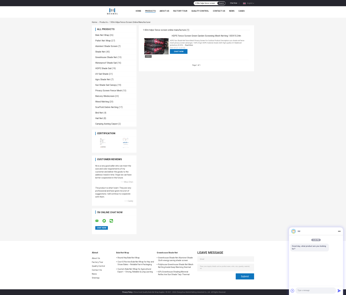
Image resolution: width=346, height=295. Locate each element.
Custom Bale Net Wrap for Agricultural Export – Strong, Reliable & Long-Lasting (135, 270)
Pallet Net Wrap (103, 40)
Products (150, 11)
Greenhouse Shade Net (106, 57)
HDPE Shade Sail (103, 68)
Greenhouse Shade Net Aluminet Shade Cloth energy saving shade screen (175, 259)
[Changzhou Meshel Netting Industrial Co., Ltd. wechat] (113, 220)
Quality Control (200, 11)
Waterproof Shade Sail (106, 63)
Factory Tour (180, 11)
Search (221, 3)
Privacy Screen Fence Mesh (108, 90)
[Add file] (292, 291)
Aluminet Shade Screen (106, 46)
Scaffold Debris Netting (106, 107)
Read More (189, 45)
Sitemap (95, 278)
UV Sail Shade (101, 74)
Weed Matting (102, 101)
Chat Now (233, 3)
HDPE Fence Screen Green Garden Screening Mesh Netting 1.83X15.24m (206, 35)
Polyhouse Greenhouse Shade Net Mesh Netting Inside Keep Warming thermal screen (175, 266)
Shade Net (100, 51)
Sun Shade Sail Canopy (106, 85)
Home (138, 11)
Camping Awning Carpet (106, 124)
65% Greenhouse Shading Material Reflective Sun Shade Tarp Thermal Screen (173, 273)
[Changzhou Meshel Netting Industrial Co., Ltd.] (112, 12)
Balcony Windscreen (104, 96)
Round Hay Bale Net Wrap (129, 258)
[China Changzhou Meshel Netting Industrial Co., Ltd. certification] (103, 143)
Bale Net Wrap (102, 35)
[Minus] (339, 231)
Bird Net (99, 112)
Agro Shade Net (102, 79)
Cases (241, 11)
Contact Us (219, 11)
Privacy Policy (127, 292)
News (231, 11)
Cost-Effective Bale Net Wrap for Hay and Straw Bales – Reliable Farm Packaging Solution (136, 263)
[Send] (339, 291)
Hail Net (99, 118)
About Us (164, 11)
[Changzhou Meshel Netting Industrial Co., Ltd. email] (98, 220)
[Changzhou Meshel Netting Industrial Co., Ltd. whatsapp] (105, 220)
